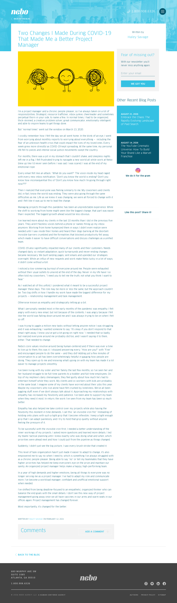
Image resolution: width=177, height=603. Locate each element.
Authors (134, 595)
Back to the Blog (22, 19)
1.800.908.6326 (143, 11)
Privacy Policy (148, 595)
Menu (162, 11)
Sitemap (162, 595)
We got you (138, 84)
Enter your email (131, 73)
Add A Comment (94, 532)
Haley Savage (36, 519)
